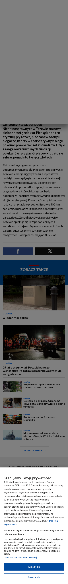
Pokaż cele (34, 577)
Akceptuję (34, 566)
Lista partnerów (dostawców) (20, 557)
